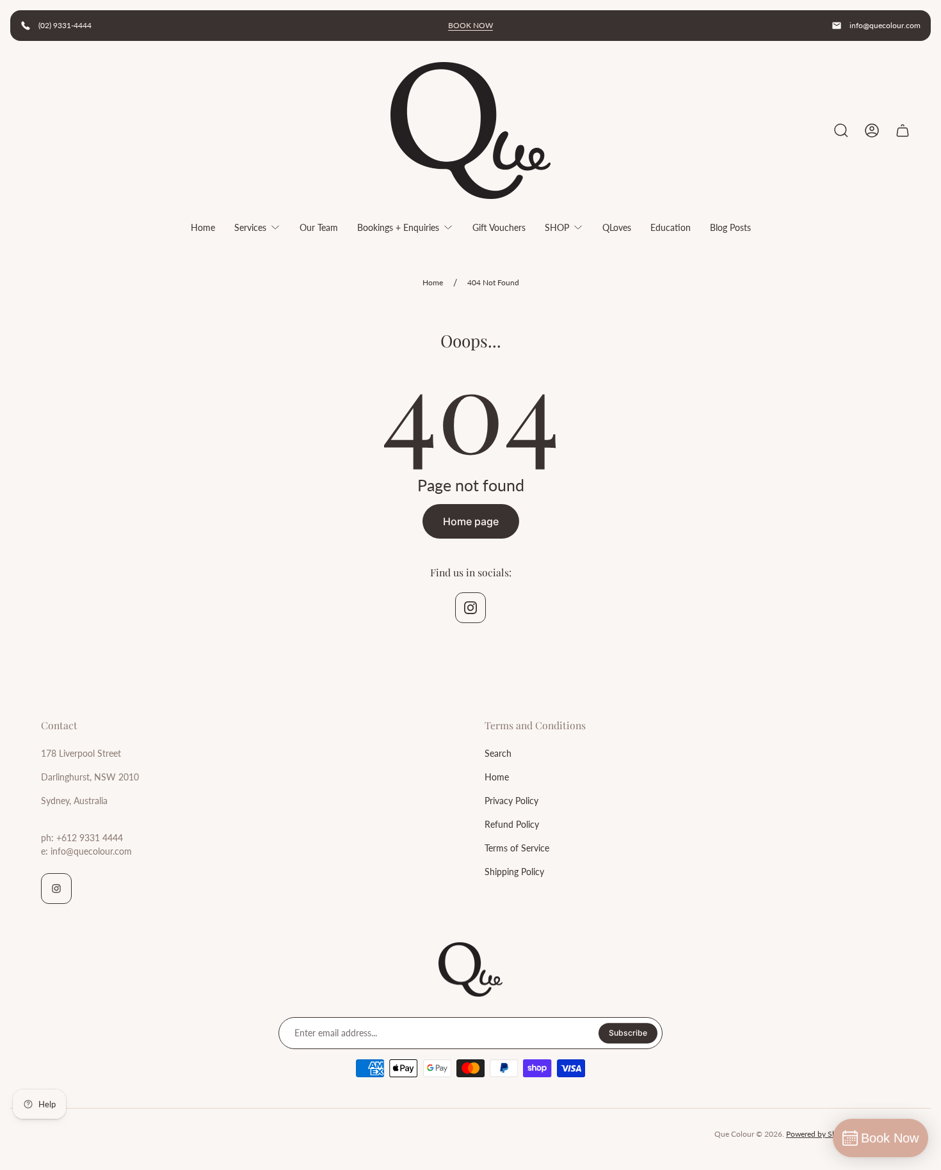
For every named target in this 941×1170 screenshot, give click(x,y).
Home (432, 282)
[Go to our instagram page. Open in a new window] (470, 607)
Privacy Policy (511, 800)
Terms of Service (517, 847)
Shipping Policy (514, 871)
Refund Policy (512, 824)
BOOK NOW (470, 25)
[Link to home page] (470, 969)
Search (498, 753)
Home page (471, 521)
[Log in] (872, 130)
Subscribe (628, 1033)
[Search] (841, 130)
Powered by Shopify (820, 1134)
